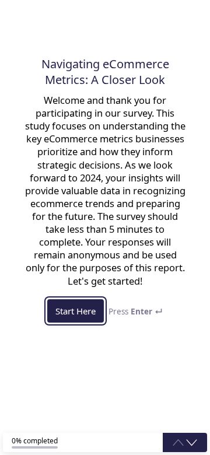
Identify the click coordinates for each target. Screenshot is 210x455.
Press (135, 311)
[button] (191, 443)
